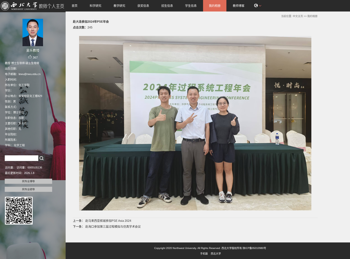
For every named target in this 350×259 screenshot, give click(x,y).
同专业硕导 (28, 189)
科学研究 (95, 5)
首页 (74, 5)
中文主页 (298, 16)
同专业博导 (28, 181)
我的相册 (215, 5)
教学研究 (119, 5)
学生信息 (191, 5)
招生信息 (167, 5)
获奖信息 (143, 5)
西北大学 (216, 253)
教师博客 (238, 5)
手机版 (204, 253)
